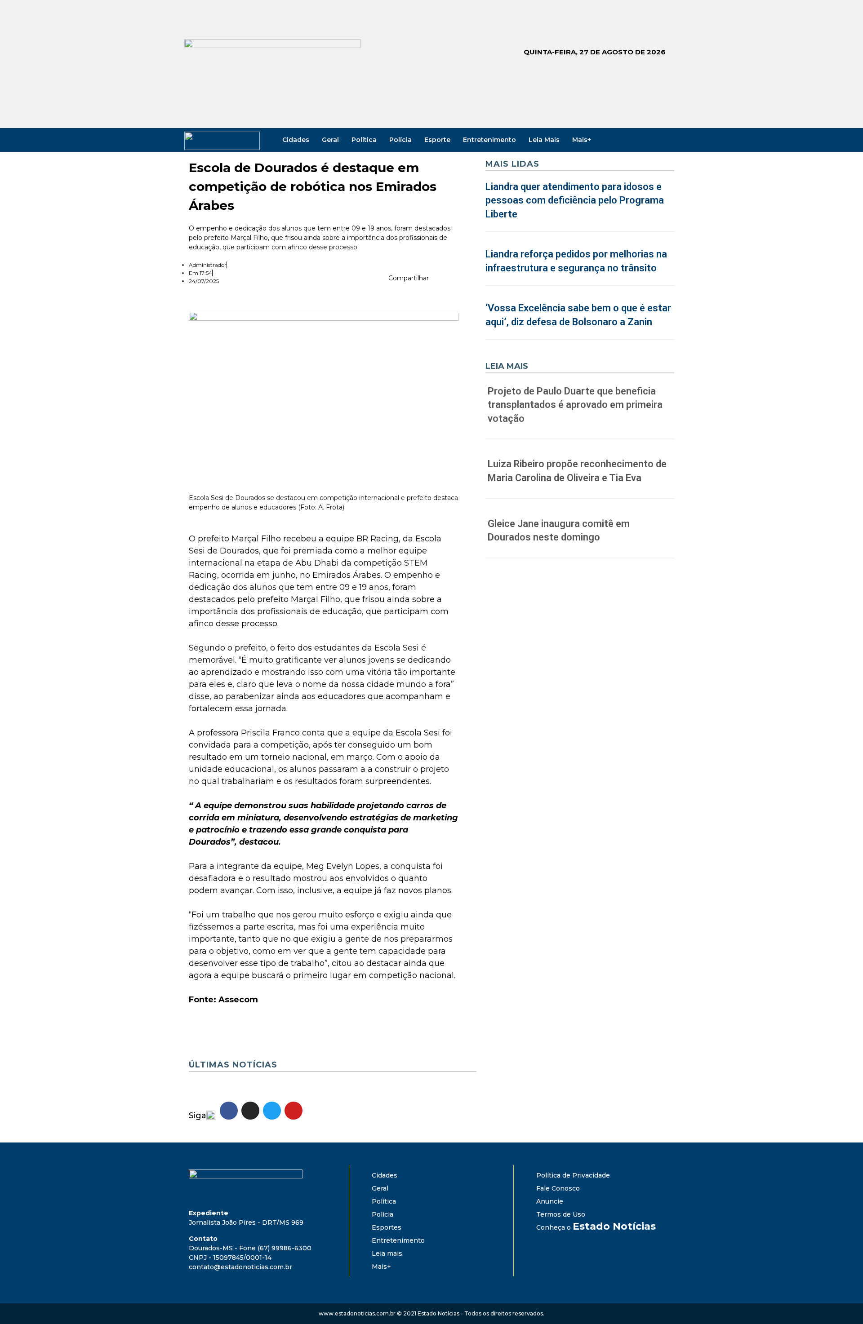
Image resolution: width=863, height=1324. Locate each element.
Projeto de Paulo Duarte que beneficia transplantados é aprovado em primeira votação (575, 405)
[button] (439, 280)
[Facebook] (628, 139)
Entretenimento (489, 140)
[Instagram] (641, 139)
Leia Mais (544, 140)
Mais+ (581, 140)
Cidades (295, 140)
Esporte (437, 140)
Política (364, 140)
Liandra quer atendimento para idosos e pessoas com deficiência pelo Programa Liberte (574, 200)
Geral (330, 140)
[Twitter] (653, 139)
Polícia (400, 140)
